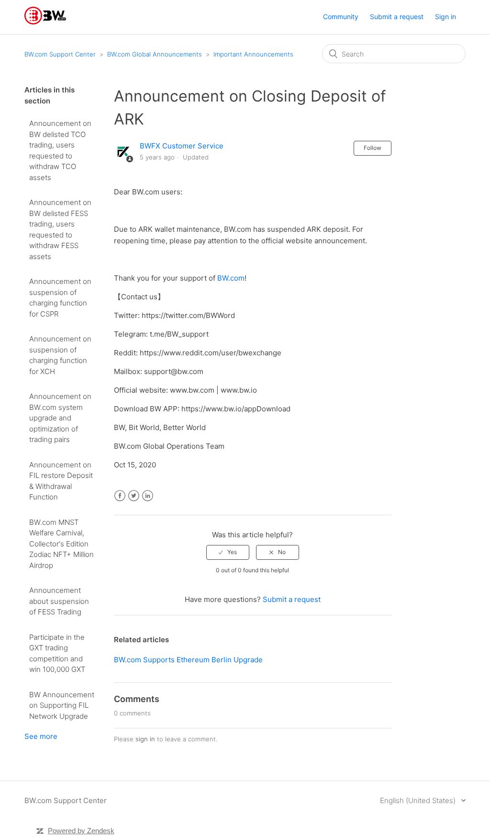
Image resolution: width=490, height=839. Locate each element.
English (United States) (418, 800)
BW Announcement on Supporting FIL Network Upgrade (61, 705)
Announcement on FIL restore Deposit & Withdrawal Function (61, 481)
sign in (145, 739)
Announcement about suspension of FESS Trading (59, 601)
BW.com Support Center (60, 54)
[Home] (45, 21)
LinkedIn (148, 496)
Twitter (134, 496)
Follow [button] (372, 147)
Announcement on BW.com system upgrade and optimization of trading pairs (60, 418)
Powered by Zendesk (81, 831)
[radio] (227, 552)
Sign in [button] (445, 16)
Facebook (120, 496)
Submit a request (396, 16)
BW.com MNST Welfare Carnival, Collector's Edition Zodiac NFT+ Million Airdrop (61, 544)
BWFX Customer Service (181, 145)
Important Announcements (253, 54)
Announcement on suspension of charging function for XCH (60, 355)
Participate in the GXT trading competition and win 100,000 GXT (57, 653)
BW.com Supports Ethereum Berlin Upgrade (188, 659)
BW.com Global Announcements (154, 54)
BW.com (231, 278)
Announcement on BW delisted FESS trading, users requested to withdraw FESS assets (60, 229)
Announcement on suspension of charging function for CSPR (60, 297)
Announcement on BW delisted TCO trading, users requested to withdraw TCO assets (60, 150)
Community (340, 16)
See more (40, 736)
